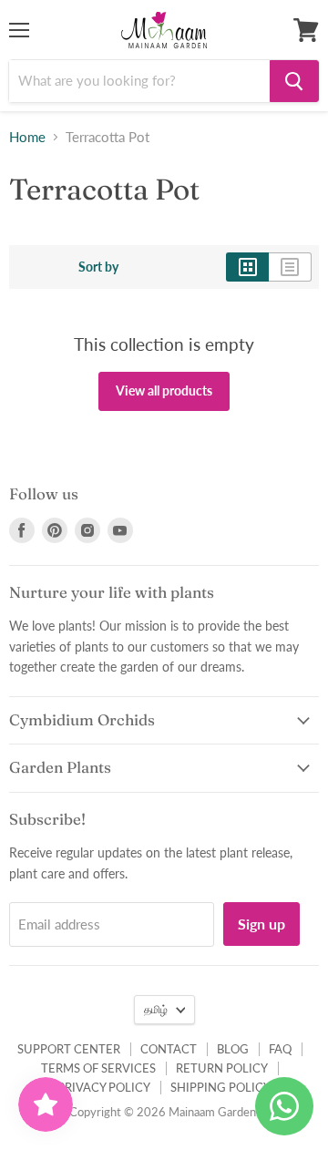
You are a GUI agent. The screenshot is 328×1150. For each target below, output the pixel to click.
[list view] (290, 267)
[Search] (294, 81)
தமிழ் (156, 1009)
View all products (164, 390)
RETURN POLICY (222, 1068)
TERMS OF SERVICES (98, 1068)
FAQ (280, 1049)
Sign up (261, 923)
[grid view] (247, 267)
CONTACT (168, 1049)
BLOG (233, 1049)
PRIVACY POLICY (103, 1087)
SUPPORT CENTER (68, 1049)
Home (27, 137)
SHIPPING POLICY (220, 1087)
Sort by (98, 267)
